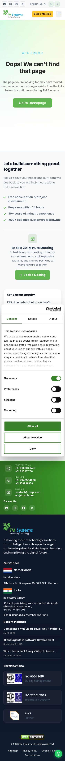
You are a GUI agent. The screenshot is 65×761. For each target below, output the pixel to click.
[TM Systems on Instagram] (10, 4)
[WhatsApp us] (58, 754)
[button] (51, 4)
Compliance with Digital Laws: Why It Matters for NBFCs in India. (31, 629)
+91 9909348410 (25, 468)
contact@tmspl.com (27, 492)
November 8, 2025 (13, 644)
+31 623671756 (24, 471)
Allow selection (32, 437)
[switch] (56, 389)
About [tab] (53, 318)
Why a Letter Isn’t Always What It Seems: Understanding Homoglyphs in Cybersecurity (31, 651)
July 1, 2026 (9, 633)
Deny (32, 448)
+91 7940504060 (25, 480)
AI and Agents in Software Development (28, 640)
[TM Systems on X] (22, 4)
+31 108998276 (24, 483)
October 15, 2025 (12, 655)
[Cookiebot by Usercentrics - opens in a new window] (46, 309)
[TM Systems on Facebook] (16, 4)
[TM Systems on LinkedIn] (4, 4)
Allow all (32, 426)
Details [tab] (32, 318)
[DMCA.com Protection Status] (32, 737)
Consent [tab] (12, 318)
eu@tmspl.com (24, 495)
